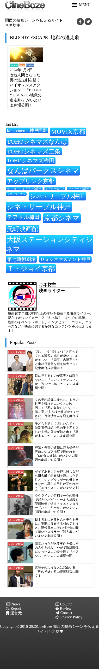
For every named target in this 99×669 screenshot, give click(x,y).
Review (30, 65)
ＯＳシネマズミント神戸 (65, 259)
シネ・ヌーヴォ (16, 194)
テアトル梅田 (23, 217)
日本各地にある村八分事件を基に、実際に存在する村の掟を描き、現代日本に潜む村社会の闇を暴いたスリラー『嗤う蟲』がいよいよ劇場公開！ (57, 528)
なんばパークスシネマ (43, 170)
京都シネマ (62, 218)
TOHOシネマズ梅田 (30, 161)
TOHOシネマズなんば (37, 141)
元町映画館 (22, 229)
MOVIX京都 (68, 131)
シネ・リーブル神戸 (39, 207)
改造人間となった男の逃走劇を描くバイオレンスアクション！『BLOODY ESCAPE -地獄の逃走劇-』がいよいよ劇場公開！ (26, 90)
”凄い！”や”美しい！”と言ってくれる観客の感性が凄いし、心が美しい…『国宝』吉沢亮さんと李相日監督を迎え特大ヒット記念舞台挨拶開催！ (57, 360)
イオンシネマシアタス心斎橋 (24, 188)
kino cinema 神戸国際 (27, 130)
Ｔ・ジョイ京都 (31, 268)
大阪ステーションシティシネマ (49, 244)
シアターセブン (55, 188)
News (22, 65)
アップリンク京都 (31, 181)
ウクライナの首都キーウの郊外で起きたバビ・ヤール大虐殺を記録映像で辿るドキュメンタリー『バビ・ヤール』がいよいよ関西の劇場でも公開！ (57, 504)
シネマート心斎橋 (78, 188)
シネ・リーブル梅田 (57, 196)
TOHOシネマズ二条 (34, 151)
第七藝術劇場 (21, 259)
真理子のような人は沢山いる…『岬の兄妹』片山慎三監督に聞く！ (57, 571)
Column (14, 65)
